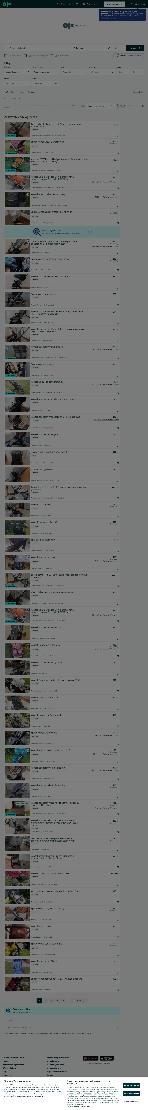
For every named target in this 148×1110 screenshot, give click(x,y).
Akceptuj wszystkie (131, 1085)
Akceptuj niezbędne (131, 1093)
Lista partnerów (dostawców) (78, 1106)
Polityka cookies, (20, 1096)
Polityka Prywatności (35, 1096)
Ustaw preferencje (131, 1101)
